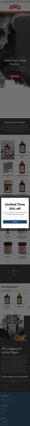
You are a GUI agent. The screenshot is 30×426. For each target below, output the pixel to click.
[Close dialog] (27, 199)
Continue (15, 222)
